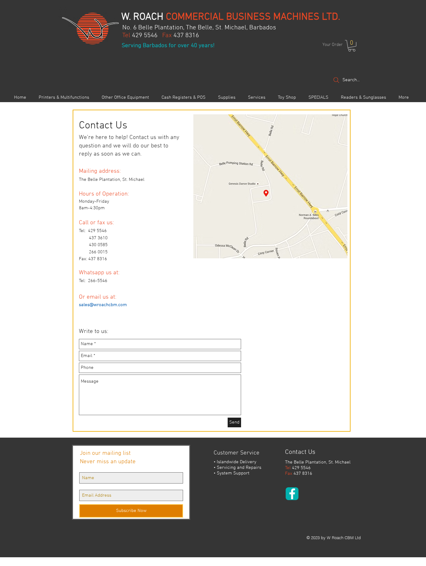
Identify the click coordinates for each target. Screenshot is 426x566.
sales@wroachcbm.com (103, 305)
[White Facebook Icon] (292, 494)
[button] (352, 46)
